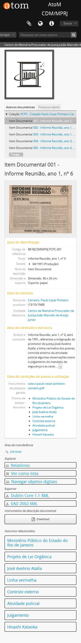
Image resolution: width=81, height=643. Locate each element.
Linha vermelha (42, 416)
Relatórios (20, 465)
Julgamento (40, 430)
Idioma (40, 23)
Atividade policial (43, 425)
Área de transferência (29, 23)
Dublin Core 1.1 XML (29, 495)
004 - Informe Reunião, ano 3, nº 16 (56, 141)
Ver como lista (24, 473)
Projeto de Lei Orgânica (47, 407)
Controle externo (43, 421)
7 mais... (16, 155)
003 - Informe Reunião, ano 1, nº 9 (55, 134)
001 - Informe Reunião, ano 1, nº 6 (55, 121)
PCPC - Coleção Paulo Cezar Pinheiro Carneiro (50, 114)
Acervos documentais (20, 107)
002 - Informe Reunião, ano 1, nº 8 (55, 128)
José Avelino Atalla (44, 412)
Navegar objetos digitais (33, 481)
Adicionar (16, 452)
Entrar (68, 23)
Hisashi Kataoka (43, 434)
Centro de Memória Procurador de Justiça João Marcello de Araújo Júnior (51, 315)
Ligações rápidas (51, 23)
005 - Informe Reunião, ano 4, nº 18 (56, 148)
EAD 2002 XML (24, 503)
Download (42, 519)
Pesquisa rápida (49, 107)
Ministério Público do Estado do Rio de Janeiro (37, 543)
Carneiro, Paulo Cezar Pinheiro (48, 300)
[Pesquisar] (73, 35)
